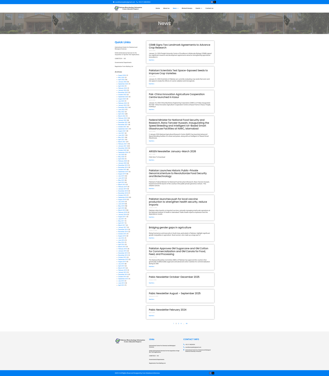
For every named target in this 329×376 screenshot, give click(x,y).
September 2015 (123, 259)
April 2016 (121, 244)
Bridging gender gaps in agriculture (170, 227)
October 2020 (122, 150)
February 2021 (122, 144)
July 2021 (121, 133)
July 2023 (121, 101)
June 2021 (121, 135)
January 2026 (122, 82)
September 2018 (123, 197)
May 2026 (121, 77)
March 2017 (122, 225)
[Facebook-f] (210, 373)
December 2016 (123, 229)
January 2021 (122, 146)
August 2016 (122, 236)
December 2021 (123, 122)
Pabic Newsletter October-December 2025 (174, 277)
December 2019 (123, 165)
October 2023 (122, 94)
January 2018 (122, 214)
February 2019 (122, 186)
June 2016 (121, 240)
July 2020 (121, 154)
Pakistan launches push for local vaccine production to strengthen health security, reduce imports (178, 201)
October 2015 (122, 257)
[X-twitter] (215, 2)
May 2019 (121, 180)
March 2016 (122, 246)
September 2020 (123, 152)
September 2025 (123, 84)
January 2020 (122, 163)
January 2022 (122, 120)
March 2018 (122, 210)
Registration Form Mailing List (124, 66)
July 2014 (121, 281)
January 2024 (122, 90)
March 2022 (122, 116)
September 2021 (123, 129)
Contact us (209, 8)
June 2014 (121, 283)
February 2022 (122, 118)
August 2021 (122, 131)
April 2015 (121, 266)
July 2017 (121, 219)
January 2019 (122, 189)
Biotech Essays (187, 8)
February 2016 (122, 249)
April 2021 (121, 139)
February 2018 (122, 212)
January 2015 (122, 272)
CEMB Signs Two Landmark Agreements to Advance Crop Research (179, 46)
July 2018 (121, 201)
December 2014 (123, 274)
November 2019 (123, 167)
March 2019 (122, 184)
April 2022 (121, 114)
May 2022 (121, 112)
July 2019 (121, 176)
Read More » (152, 60)
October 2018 (122, 195)
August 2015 (122, 261)
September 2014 (123, 279)
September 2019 (123, 171)
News (175, 8)
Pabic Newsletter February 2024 (167, 309)
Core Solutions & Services (151, 373)
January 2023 (122, 105)
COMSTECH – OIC (120, 58)
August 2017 (122, 216)
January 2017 (122, 227)
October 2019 (122, 169)
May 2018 (121, 206)
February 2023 (122, 103)
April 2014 (121, 285)
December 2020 (123, 148)
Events (198, 8)
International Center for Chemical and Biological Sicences (126, 48)
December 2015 (123, 253)
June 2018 (121, 204)
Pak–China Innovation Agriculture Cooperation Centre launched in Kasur (177, 96)
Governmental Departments (123, 62)
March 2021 (122, 142)
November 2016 (123, 231)
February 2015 (122, 270)
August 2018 (122, 199)
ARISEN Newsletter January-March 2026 (172, 151)
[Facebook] (212, 2)
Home (158, 8)
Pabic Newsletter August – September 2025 (175, 293)
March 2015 (122, 268)
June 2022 (121, 109)
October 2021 (122, 127)
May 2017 (121, 221)
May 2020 (121, 157)
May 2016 (121, 242)
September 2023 (123, 97)
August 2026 (122, 75)
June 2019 (121, 178)
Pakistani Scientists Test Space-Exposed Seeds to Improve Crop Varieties (178, 72)
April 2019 (121, 182)
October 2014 (122, 276)
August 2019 (122, 174)
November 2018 (123, 193)
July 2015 (121, 264)
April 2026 (121, 79)
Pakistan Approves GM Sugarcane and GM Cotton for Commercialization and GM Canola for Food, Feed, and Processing (178, 251)
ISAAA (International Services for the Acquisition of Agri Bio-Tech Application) (127, 53)
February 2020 (122, 161)
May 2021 (121, 137)
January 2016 (122, 251)
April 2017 (121, 223)
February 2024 (122, 88)
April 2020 (121, 159)
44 (186, 323)
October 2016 (122, 234)
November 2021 (123, 124)
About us (166, 8)
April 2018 (121, 208)
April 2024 (121, 86)
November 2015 (123, 255)
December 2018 (123, 191)
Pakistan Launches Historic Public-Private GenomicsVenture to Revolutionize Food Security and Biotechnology (178, 173)
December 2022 (123, 107)
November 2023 (123, 92)
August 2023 (122, 99)
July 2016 (121, 238)
